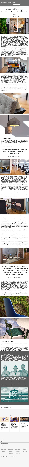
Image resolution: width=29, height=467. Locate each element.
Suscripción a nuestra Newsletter (4, 443)
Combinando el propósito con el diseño (13, 424)
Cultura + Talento (14, 8)
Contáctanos (2, 445)
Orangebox (22, 42)
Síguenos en (2, 441)
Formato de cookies (10, 4)
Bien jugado (23, 423)
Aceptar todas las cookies (17, 4)
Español (18, 6)
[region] (14, 3)
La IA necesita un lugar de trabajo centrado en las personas (4, 425)
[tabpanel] (14, 26)
